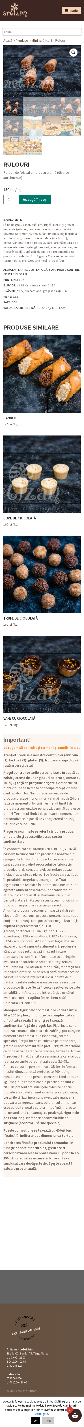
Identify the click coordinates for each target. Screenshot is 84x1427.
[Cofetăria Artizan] (15, 10)
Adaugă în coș (35, 199)
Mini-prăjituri (41, 40)
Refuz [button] (48, 1421)
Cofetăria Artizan (26, 1331)
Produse (21, 40)
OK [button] (35, 1421)
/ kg (10, 421)
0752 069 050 (14, 1378)
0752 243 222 (14, 1366)
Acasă (7, 40)
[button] (73, 52)
